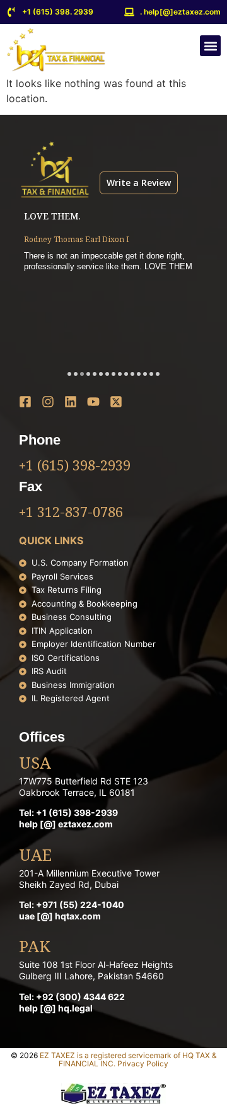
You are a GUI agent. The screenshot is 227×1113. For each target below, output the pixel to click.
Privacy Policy (142, 1063)
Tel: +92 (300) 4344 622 (72, 996)
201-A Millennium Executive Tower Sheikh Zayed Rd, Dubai (89, 879)
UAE (35, 856)
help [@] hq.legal (56, 1008)
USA (35, 764)
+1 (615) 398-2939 (75, 466)
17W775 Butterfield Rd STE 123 (83, 781)
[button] (210, 45)
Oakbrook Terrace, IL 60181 (77, 792)
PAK (34, 948)
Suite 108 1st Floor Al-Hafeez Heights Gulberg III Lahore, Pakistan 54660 (96, 970)
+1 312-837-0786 (71, 513)
